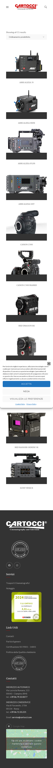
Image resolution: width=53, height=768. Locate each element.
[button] (49, 363)
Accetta (26, 384)
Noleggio (10, 588)
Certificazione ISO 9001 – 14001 (21, 647)
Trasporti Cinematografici (18, 583)
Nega (26, 391)
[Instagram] (17, 565)
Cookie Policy (20, 404)
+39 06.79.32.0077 (18, 697)
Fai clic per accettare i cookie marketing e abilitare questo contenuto (26, 743)
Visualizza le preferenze (26, 399)
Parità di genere (13, 641)
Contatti (10, 636)
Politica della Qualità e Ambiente (21, 652)
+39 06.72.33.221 (18, 712)
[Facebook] (9, 565)
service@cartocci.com (22, 717)
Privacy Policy (31, 404)
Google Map (19, 726)
